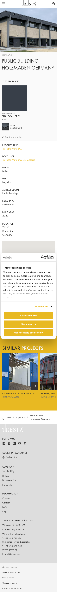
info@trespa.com (13, 554)
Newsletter (7, 484)
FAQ (4, 507)
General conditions (10, 567)
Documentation (9, 480)
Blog (4, 511)
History (5, 475)
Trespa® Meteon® (12, 148)
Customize (26, 324)
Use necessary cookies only (28, 332)
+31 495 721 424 (13, 538)
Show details (41, 306)
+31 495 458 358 (13, 546)
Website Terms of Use (11, 572)
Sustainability (8, 471)
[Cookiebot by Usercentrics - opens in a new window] (41, 257)
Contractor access (9, 583)
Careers (6, 498)
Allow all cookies (28, 315)
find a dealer (15, 137)
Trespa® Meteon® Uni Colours (18, 159)
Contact (6, 502)
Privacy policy (8, 578)
